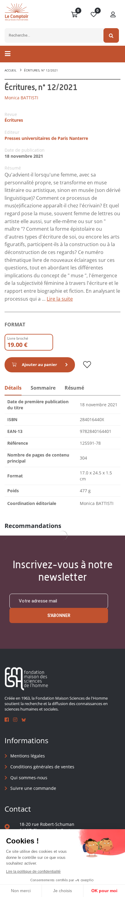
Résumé (74, 387)
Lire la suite (60, 298)
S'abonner (58, 615)
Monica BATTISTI (21, 98)
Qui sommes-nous (28, 777)
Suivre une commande (33, 788)
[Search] (111, 35)
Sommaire (43, 387)
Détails (13, 387)
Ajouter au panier (39, 364)
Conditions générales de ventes (42, 767)
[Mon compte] (113, 15)
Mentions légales (27, 756)
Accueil (10, 70)
